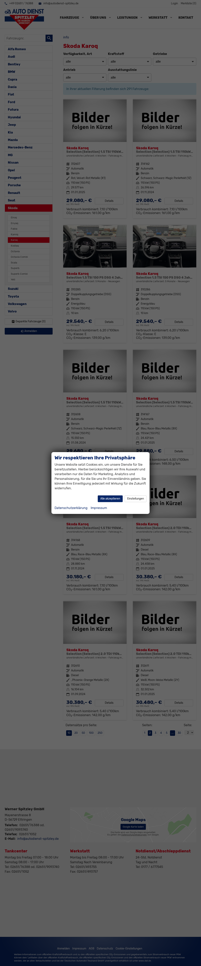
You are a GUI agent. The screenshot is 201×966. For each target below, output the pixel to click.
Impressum (99, 508)
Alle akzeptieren (110, 498)
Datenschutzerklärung (71, 508)
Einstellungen (135, 498)
